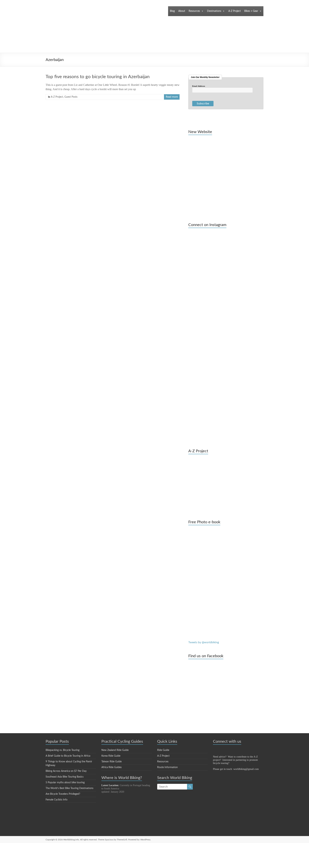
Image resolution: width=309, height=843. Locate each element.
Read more (172, 97)
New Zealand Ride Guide (115, 750)
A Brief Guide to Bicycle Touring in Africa (68, 756)
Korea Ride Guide (110, 756)
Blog (172, 11)
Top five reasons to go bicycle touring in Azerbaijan (98, 76)
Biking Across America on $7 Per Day (66, 771)
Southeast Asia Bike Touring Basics (65, 777)
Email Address (198, 86)
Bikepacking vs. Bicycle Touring (62, 750)
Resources (194, 11)
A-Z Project (234, 11)
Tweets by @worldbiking (203, 642)
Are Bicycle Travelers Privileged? (63, 794)
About (181, 11)
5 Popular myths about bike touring (65, 782)
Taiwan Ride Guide (111, 761)
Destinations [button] (214, 11)
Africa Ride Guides (111, 767)
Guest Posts (70, 97)
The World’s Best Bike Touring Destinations (69, 788)
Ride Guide (163, 750)
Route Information (167, 767)
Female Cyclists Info (56, 799)
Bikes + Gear (251, 11)
